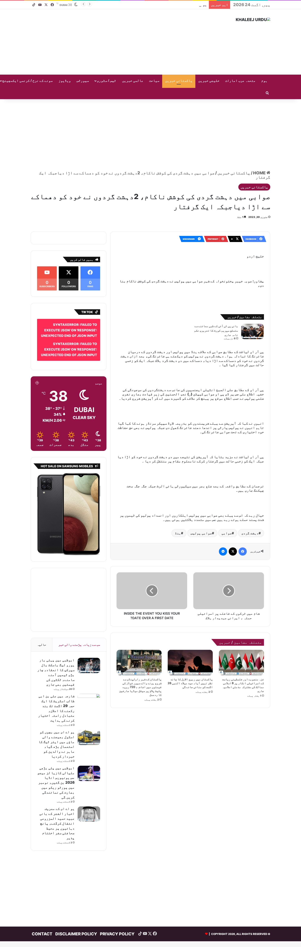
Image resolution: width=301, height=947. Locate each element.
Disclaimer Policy (76, 928)
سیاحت (154, 81)
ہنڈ (178, 509)
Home (259, 172)
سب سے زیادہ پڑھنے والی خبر (79, 639)
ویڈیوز (65, 81)
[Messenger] (223, 527)
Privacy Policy (117, 928)
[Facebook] (243, 527)
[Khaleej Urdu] (253, 19)
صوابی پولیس (201, 509)
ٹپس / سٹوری (106, 81)
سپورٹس (83, 81)
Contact (42, 928)
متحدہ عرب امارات (240, 81)
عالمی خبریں (132, 81)
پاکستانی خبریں (178, 81)
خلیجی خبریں (209, 81)
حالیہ (41, 639)
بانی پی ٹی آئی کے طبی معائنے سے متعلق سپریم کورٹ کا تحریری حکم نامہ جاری (216, 312)
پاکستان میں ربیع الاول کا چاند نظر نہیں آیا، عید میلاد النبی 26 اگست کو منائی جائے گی (190, 659)
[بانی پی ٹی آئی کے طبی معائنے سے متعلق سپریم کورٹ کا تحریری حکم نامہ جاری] (252, 313)
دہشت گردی (250, 509)
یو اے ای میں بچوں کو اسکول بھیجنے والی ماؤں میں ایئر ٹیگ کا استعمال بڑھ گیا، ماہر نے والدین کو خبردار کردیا (111, 5)
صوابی (227, 509)
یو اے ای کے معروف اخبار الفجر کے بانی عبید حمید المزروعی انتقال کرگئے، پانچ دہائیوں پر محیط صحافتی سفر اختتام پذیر (57, 817)
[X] (233, 527)
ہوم (264, 81)
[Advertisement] (109, 42)
